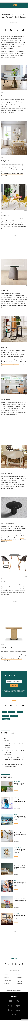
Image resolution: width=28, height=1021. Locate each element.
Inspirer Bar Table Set (17, 592)
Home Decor (5, 715)
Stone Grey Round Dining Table (14, 305)
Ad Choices (25, 1020)
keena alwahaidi (7, 754)
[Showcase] (10, 1001)
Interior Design (6, 719)
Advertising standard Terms (8, 984)
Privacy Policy (21, 691)
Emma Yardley (7, 740)
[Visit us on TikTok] (12, 964)
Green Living (16, 797)
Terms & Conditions (19, 980)
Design (4, 712)
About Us (6, 974)
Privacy (18, 974)
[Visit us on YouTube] (19, 964)
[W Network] (18, 1001)
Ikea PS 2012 (7, 414)
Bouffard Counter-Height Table (10, 364)
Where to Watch (7, 980)
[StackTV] (14, 1015)
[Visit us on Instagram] (22, 964)
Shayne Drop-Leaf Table (16, 486)
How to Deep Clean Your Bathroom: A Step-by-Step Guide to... (20, 834)
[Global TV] (10, 1006)
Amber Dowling (8, 747)
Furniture (20, 712)
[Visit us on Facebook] (5, 964)
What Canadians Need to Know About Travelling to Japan (19, 884)
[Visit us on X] (9, 964)
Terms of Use (13, 691)
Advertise (6, 977)
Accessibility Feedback (19, 984)
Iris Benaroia (14, 22)
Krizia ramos (7, 768)
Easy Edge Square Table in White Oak (11, 659)
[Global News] (18, 1006)
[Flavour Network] (18, 1010)
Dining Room (11, 712)
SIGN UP (14, 685)
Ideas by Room (14, 715)
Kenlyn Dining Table (15, 226)
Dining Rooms (14, 11)
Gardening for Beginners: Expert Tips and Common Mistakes (20, 917)
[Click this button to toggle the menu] (26, 5)
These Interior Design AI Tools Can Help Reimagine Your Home (20, 851)
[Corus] (14, 996)
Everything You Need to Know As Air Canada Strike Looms (20, 818)
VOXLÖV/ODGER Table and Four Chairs (12, 173)
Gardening (16, 913)
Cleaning (16, 830)
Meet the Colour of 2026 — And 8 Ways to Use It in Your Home (20, 867)
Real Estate (16, 896)
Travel (15, 814)
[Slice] (10, 1010)
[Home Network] (14, 5)
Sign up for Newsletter (14, 970)
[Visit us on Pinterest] (16, 964)
